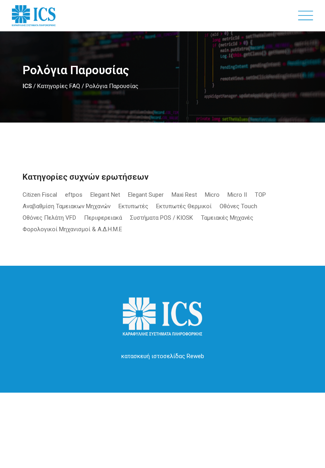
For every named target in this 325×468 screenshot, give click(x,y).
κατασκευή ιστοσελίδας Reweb (162, 356)
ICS (27, 86)
